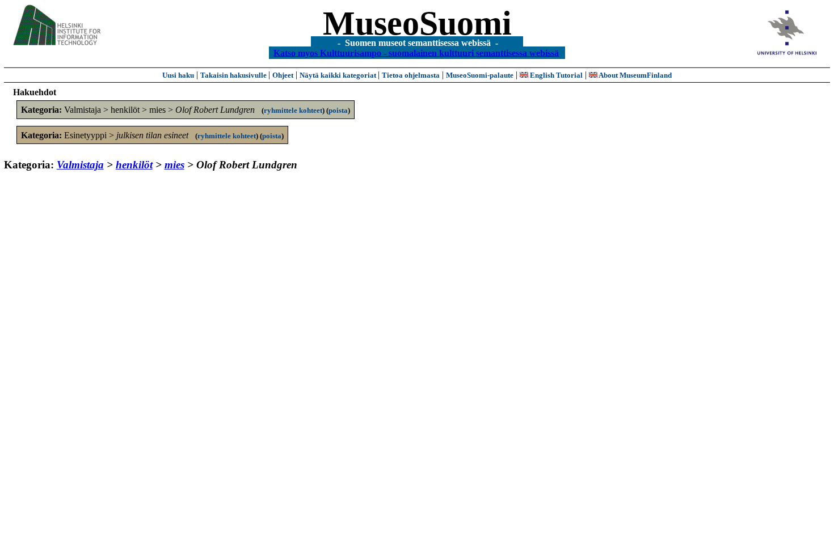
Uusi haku (178, 75)
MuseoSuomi (417, 23)
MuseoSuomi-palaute (479, 75)
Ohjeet (282, 75)
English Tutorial (555, 75)
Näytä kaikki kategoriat (339, 75)
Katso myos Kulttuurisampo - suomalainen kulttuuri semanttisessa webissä (416, 52)
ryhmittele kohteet (293, 110)
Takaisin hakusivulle (234, 75)
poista (338, 110)
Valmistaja (80, 165)
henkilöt (134, 165)
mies (174, 165)
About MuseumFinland (634, 75)
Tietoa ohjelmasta (411, 75)
